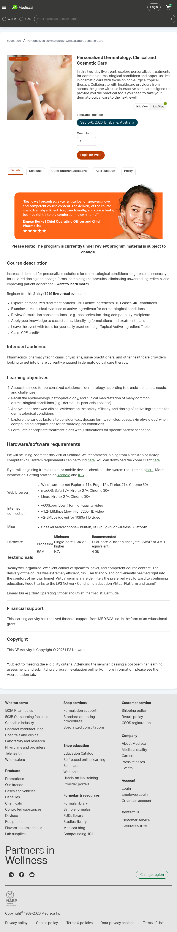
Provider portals (76, 784)
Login (154, 7)
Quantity (83, 133)
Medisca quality (134, 750)
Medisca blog (74, 828)
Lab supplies (15, 834)
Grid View (142, 106)
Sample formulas (76, 809)
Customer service (136, 820)
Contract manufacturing (24, 729)
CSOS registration (136, 723)
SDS (28, 18)
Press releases (133, 762)
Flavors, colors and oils (23, 828)
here (91, 460)
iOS (81, 475)
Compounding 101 (78, 834)
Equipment (14, 821)
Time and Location (90, 114)
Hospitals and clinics (21, 735)
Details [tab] (15, 170)
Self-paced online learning (84, 759)
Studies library (75, 821)
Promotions (14, 779)
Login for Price (90, 155)
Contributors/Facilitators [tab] (69, 170)
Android (63, 475)
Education (14, 40)
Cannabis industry (19, 723)
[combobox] (100, 19)
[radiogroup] (17, 19)
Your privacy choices (117, 923)
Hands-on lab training (80, 778)
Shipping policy (134, 710)
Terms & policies (79, 923)
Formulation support (79, 710)
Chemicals (13, 803)
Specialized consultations (83, 727)
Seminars (70, 766)
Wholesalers (15, 759)
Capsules (12, 797)
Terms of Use (153, 923)
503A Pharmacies (19, 710)
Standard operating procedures (79, 719)
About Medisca (134, 743)
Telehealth (13, 753)
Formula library (75, 803)
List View (158, 106)
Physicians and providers (25, 747)
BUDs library (73, 815)
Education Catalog (78, 753)
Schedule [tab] (35, 170)
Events (127, 768)
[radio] (4, 19)
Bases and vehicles (20, 791)
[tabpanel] (88, 429)
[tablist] (88, 170)
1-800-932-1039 (134, 826)
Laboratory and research (25, 741)
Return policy (132, 717)
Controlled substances (23, 809)
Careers (128, 756)
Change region (152, 874)
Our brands (14, 785)
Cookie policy (47, 923)
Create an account (136, 801)
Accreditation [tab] (105, 170)
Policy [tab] (128, 170)
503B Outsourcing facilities (26, 717)
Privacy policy (16, 923)
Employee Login (135, 794)
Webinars (70, 772)
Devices (11, 815)
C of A (12, 18)
